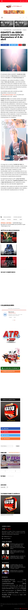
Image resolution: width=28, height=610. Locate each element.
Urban (21, 595)
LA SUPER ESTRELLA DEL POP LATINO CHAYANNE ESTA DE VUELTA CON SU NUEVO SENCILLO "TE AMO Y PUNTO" (17, 566)
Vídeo (21, 219)
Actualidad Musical (8, 580)
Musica (24, 30)
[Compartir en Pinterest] (20, 45)
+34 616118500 (7, 538)
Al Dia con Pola (20, 581)
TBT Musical (14, 594)
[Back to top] (25, 607)
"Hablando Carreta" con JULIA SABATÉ (7, 25)
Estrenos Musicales (14, 586)
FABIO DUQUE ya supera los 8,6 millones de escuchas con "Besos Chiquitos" (17, 552)
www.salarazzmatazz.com (9, 94)
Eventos (22, 586)
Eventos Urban (16, 588)
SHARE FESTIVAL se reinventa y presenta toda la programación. (17, 571)
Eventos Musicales (17, 30)
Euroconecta (24, 608)
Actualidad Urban (6, 581)
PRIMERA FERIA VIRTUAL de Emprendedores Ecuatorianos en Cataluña (10, 464)
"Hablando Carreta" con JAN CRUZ (20, 25)
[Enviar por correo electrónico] (24, 45)
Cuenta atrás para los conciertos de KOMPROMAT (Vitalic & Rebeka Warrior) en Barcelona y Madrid (17, 557)
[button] (2, 1)
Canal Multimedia (7, 30)
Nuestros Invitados (22, 592)
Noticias (9, 219)
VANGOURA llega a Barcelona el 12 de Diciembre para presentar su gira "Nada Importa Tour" (13, 224)
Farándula (23, 588)
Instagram (10, 317)
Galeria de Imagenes (9, 590)
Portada (15, 219)
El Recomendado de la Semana (8, 585)
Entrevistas (21, 585)
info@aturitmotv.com (7, 536)
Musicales (4, 592)
